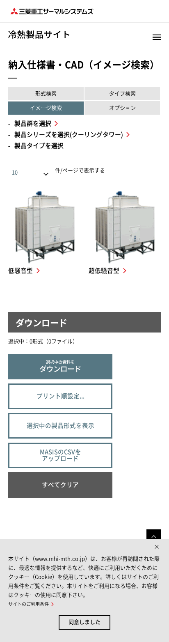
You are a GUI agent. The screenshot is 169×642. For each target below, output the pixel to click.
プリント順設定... (60, 396)
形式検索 (46, 93)
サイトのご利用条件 (28, 604)
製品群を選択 (33, 123)
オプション (122, 108)
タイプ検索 (122, 93)
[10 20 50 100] (38, 172)
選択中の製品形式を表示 (60, 426)
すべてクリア (60, 485)
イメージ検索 (46, 108)
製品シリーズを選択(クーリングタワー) (69, 135)
